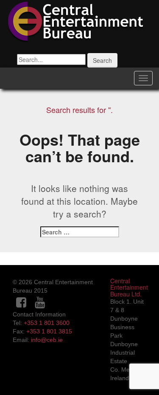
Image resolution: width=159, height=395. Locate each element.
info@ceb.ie (47, 339)
